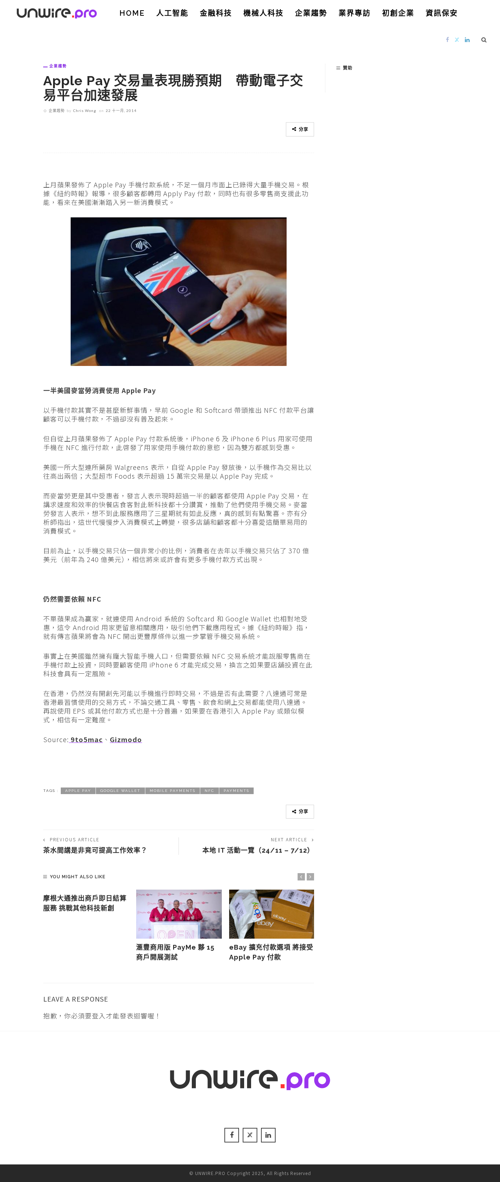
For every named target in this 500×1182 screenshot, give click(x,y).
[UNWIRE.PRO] (56, 12)
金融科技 (216, 13)
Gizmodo (126, 739)
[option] (86, 901)
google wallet (120, 791)
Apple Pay (78, 791)
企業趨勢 (311, 13)
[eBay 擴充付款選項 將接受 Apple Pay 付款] (272, 914)
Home (132, 13)
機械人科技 (263, 13)
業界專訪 (355, 13)
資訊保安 (442, 13)
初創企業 (398, 13)
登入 (99, 1015)
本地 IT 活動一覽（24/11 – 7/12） (258, 850)
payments (236, 791)
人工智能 (172, 13)
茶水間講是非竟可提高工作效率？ (95, 850)
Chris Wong (84, 110)
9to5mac (86, 739)
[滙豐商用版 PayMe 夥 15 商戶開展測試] (179, 914)
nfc (209, 791)
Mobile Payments (172, 791)
